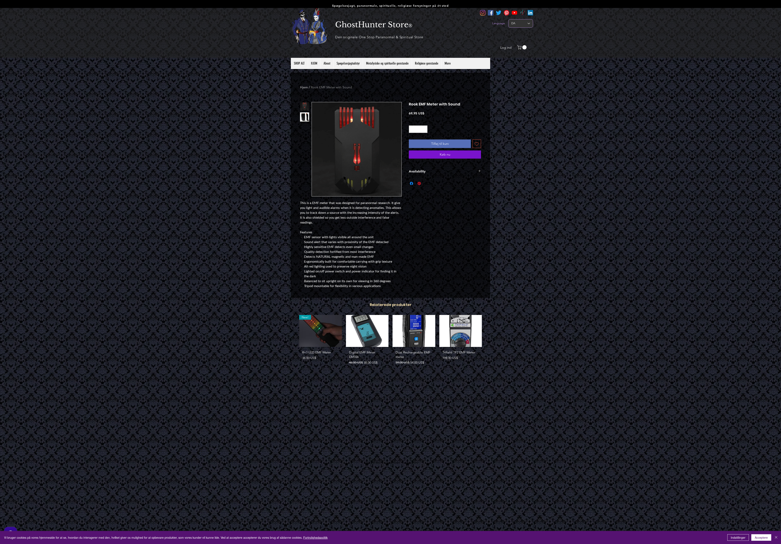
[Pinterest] (506, 12)
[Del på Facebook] (411, 190)
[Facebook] (490, 12)
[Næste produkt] (487, 330)
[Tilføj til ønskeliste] (476, 150)
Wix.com (412, 462)
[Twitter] (498, 12)
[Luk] (776, 537)
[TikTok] (522, 12)
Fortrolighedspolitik (315, 537)
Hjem (304, 87)
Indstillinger (738, 537)
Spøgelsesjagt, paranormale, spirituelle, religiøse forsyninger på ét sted (390, 6)
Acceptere (761, 537)
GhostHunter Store (371, 24)
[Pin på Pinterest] (419, 190)
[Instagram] (482, 12)
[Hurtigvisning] (367, 331)
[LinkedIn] (530, 12)
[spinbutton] (418, 135)
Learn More (473, 120)
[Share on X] (426, 190)
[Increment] (424, 135)
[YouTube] (514, 12)
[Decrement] (411, 135)
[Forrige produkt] (293, 330)
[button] (522, 47)
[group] (390, 344)
